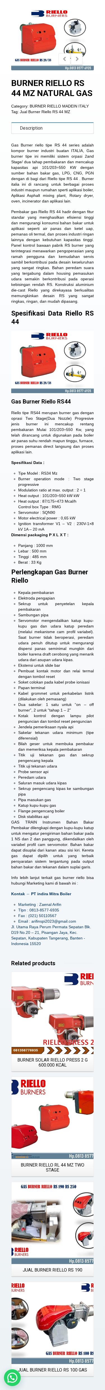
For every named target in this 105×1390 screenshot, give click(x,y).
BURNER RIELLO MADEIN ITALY (59, 106)
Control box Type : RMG (39, 507)
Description (31, 128)
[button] (12, 1377)
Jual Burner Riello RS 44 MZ (45, 111)
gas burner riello (69, 877)
